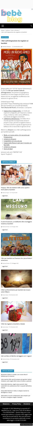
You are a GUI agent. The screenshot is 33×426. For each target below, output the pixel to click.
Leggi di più (5, 195)
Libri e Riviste (5, 37)
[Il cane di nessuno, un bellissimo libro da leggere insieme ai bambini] (16, 209)
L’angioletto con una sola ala (13, 141)
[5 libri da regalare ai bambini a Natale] (16, 311)
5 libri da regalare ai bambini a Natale (13, 324)
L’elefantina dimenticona (11, 119)
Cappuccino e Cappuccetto (12, 111)
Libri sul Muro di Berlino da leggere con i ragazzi (16, 356)
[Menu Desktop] (2, 25)
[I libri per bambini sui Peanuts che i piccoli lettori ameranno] (16, 244)
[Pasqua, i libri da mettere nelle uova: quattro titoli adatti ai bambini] (16, 175)
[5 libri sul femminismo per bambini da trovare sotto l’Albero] (16, 279)
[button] (31, 26)
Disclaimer (27, 404)
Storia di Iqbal (8, 149)
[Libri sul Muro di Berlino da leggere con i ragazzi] (16, 343)
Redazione (6, 404)
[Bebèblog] (11, 16)
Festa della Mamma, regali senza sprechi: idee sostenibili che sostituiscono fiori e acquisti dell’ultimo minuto (16, 385)
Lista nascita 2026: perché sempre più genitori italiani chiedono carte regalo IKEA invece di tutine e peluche (16, 380)
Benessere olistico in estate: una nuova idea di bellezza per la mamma (14, 375)
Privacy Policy (16, 404)
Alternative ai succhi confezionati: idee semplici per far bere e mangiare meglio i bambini (15, 396)
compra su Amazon (10, 139)
